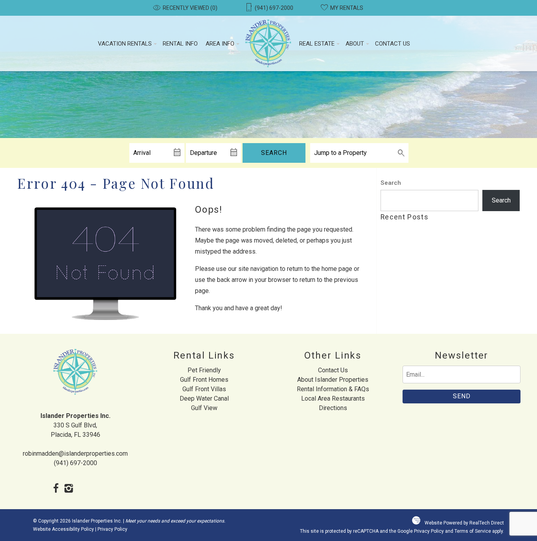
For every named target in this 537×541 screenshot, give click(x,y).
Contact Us (392, 43)
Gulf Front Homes (204, 379)
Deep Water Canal (204, 398)
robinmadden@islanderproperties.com (75, 453)
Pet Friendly (204, 370)
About (355, 43)
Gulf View (204, 408)
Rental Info (180, 43)
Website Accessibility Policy (63, 529)
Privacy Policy (112, 529)
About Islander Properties (332, 379)
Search (274, 152)
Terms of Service (472, 531)
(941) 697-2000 (75, 463)
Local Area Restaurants (333, 398)
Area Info (220, 43)
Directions (333, 408)
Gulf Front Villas (204, 389)
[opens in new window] (56, 489)
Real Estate (317, 43)
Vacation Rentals (125, 43)
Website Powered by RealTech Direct (464, 523)
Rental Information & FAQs (333, 389)
